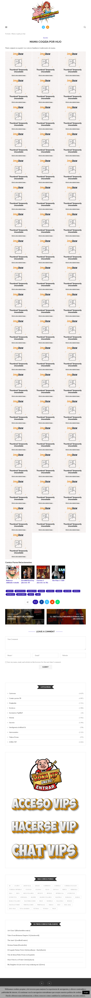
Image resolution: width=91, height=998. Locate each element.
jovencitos (32, 591)
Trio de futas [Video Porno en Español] (21, 955)
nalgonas (59, 901)
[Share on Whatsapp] (57, 602)
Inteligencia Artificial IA (46, 727)
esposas (56, 889)
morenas (50, 901)
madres (41, 591)
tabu (38, 594)
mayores (67, 591)
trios (54, 908)
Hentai (46, 718)
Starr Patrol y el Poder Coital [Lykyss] (21, 960)
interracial (60, 893)
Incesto (46, 722)
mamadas (68, 897)
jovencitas (71, 893)
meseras (76, 591)
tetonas (36, 908)
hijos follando (28, 893)
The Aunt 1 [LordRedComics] (17, 940)
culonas (38, 889)
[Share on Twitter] (47, 602)
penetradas (41, 905)
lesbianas (23, 897)
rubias (51, 905)
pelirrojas (10, 594)
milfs (41, 901)
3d (10, 886)
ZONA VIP (46, 742)
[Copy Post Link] (63, 602)
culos (47, 889)
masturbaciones (30, 901)
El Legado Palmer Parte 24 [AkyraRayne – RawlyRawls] (27, 950)
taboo (31, 594)
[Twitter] (43, 27)
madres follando (46, 897)
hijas (10, 893)
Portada (7, 34)
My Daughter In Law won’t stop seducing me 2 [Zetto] (26, 964)
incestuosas (20, 591)
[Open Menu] (6, 27)
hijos (18, 893)
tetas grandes (25, 908)
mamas (59, 591)
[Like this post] (36, 602)
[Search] (85, 27)
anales (37, 886)
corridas (57, 886)
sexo (58, 905)
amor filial (27, 886)
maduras (50, 591)
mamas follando (15, 901)
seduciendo (22, 594)
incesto (10, 591)
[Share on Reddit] (52, 602)
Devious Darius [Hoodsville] (17, 945)
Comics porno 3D (46, 698)
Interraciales (46, 732)
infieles (49, 893)
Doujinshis (46, 703)
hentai (64, 889)
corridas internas (15, 889)
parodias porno (14, 905)
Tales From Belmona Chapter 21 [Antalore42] (23, 935)
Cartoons (46, 693)
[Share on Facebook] (41, 602)
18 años (17, 886)
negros (69, 901)
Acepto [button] (86, 992)
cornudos (46, 886)
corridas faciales (70, 886)
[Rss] (47, 27)
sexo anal (67, 905)
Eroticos (46, 708)
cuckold (29, 889)
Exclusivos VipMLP (46, 713)
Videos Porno (46, 737)
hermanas (74, 889)
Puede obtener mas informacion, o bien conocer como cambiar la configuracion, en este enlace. (45, 995)
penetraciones (29, 905)
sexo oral (12, 908)
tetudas (45, 908)
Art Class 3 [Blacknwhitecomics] (19, 930)
